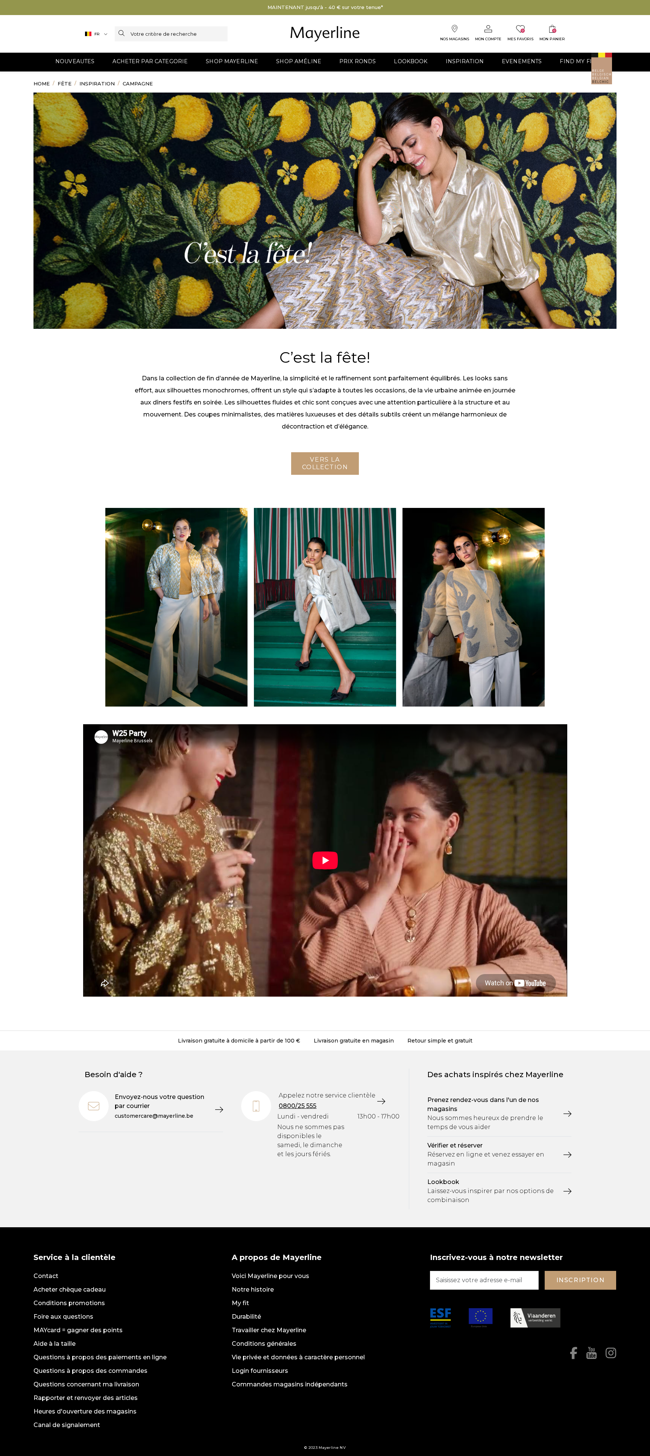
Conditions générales (264, 1343)
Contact (45, 1276)
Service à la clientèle (74, 1257)
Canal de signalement (66, 1425)
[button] (74, 62)
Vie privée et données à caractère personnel (298, 1357)
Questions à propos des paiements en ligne (100, 1357)
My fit (240, 1303)
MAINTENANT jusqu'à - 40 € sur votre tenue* (325, 7)
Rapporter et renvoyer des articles (85, 1397)
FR (97, 34)
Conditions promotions (69, 1303)
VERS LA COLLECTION (325, 463)
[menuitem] (74, 62)
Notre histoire (253, 1289)
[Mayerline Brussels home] (325, 34)
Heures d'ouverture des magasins (85, 1411)
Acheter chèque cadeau (69, 1289)
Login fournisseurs (260, 1370)
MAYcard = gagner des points (78, 1330)
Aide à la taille (54, 1343)
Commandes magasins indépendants (290, 1384)
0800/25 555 (297, 1105)
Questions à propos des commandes (90, 1370)
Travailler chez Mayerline (269, 1330)
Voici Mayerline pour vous (270, 1276)
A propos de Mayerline (277, 1257)
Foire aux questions (63, 1316)
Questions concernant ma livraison (86, 1384)
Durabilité (246, 1316)
